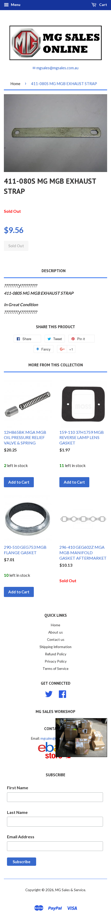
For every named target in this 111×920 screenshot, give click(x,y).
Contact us (55, 639)
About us (55, 632)
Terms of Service (55, 669)
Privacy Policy (56, 661)
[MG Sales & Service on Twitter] (49, 693)
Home (15, 83)
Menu (15, 4)
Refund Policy (55, 654)
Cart (102, 4)
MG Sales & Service (70, 890)
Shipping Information (55, 647)
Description (54, 270)
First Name (17, 787)
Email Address (20, 836)
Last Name (17, 812)
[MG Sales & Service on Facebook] (62, 693)
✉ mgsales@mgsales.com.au (55, 68)
